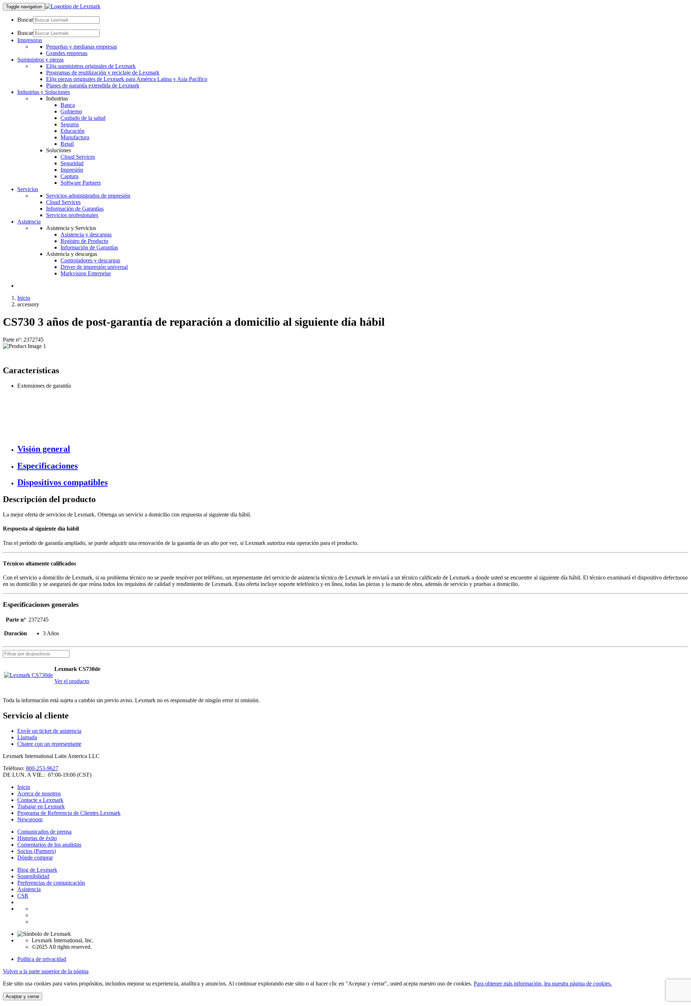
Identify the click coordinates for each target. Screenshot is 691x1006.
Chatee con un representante (49, 744)
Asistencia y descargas (86, 234)
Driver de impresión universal (94, 267)
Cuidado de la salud (82, 118)
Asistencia (29, 889)
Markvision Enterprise (85, 273)
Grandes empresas (66, 53)
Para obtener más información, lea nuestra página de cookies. (543, 983)
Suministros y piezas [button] (40, 60)
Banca (67, 105)
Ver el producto (71, 681)
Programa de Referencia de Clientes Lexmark (69, 813)
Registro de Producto (84, 241)
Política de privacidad (41, 959)
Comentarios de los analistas (49, 845)
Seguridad (71, 163)
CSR (22, 896)
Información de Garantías (75, 209)
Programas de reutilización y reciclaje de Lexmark (102, 72)
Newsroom (29, 819)
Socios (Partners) (36, 851)
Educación (72, 131)
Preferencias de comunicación (51, 883)
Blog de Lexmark (37, 870)
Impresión (71, 170)
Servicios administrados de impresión (88, 196)
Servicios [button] (27, 189)
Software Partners (80, 183)
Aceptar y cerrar (22, 996)
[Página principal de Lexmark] (72, 6)
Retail (67, 144)
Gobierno (71, 111)
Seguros (69, 124)
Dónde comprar (35, 857)
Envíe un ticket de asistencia (49, 731)
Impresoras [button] (29, 40)
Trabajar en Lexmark (41, 806)
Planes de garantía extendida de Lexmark (92, 85)
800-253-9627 (42, 768)
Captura (69, 176)
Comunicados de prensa (44, 832)
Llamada (27, 737)
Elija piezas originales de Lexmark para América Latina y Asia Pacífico (126, 79)
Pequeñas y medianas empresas (81, 47)
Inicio (23, 298)
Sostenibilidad (33, 876)
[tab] (352, 449)
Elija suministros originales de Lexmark (91, 66)
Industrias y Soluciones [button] (43, 92)
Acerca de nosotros (39, 793)
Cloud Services (77, 157)
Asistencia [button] (29, 221)
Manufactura (74, 137)
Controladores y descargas (90, 260)
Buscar (25, 20)
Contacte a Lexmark (40, 800)
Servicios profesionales (72, 215)
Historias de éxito (37, 838)
